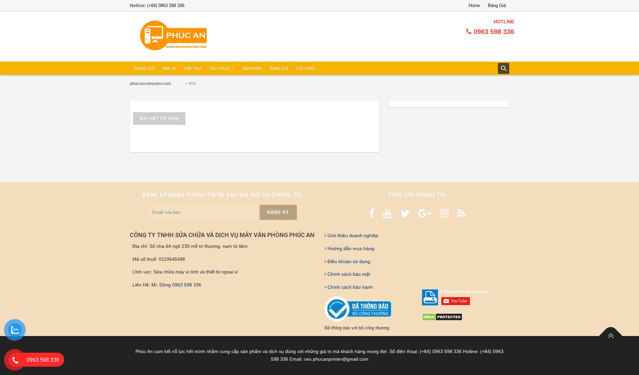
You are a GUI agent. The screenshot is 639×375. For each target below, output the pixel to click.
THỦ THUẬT (220, 68)
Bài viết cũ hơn (159, 118)
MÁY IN (169, 68)
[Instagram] (444, 213)
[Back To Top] (611, 336)
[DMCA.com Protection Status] (442, 316)
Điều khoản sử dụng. (348, 261)
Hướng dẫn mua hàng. (350, 248)
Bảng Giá (497, 5)
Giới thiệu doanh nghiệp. (352, 235)
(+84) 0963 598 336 (165, 5)
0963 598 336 (186, 284)
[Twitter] (405, 213)
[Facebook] (371, 213)
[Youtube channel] (387, 213)
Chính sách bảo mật (348, 274)
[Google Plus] (424, 213)
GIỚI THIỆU (305, 68)
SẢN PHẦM (252, 68)
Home (474, 5)
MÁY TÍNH (192, 68)
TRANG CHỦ (144, 68)
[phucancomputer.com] (173, 36)
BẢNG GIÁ (279, 68)
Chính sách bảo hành (349, 287)
